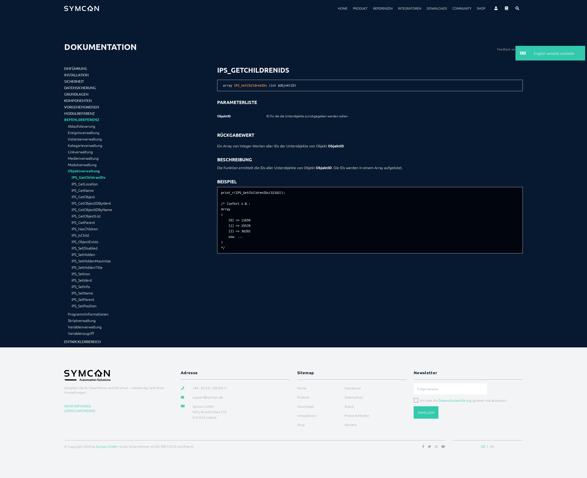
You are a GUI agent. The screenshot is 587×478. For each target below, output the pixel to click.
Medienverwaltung (83, 158)
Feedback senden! (510, 49)
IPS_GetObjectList (86, 216)
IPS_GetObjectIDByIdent (91, 203)
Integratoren (409, 8)
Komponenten (78, 100)
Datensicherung (80, 87)
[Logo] (81, 8)
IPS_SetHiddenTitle (87, 267)
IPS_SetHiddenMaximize (91, 260)
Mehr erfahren (77, 406)
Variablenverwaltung (85, 326)
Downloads (437, 8)
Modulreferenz (79, 113)
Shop (481, 8)
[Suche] (517, 8)
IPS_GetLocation (85, 183)
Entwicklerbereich (82, 341)
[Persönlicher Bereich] (496, 8)
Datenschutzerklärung (455, 400)
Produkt (360, 8)
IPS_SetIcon (81, 273)
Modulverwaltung (82, 164)
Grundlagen (76, 94)
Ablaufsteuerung (81, 126)
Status (349, 406)
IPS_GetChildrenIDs (88, 177)
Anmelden (426, 412)
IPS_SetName (82, 293)
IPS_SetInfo (81, 286)
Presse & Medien (357, 415)
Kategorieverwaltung (85, 145)
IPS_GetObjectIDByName (92, 209)
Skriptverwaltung (82, 320)
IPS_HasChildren (85, 228)
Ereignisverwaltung (83, 132)
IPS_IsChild (80, 235)
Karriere (351, 424)
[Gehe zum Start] (577, 452)
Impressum (353, 388)
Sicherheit (74, 81)
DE (483, 446)
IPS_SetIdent (82, 280)
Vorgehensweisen (81, 106)
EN (492, 446)
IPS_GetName (83, 190)
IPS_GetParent (83, 222)
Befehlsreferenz (81, 119)
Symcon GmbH (107, 446)
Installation (76, 74)
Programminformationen (88, 314)
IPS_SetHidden (83, 254)
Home (342, 8)
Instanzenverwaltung (85, 139)
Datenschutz (354, 397)
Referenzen (383, 8)
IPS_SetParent (83, 299)
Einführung (75, 68)
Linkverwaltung (80, 151)
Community (461, 8)
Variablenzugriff (81, 333)
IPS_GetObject (83, 196)
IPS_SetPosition (84, 305)
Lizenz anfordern (79, 410)
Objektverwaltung (84, 171)
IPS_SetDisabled (84, 248)
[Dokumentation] (506, 8)
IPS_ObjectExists (85, 241)
